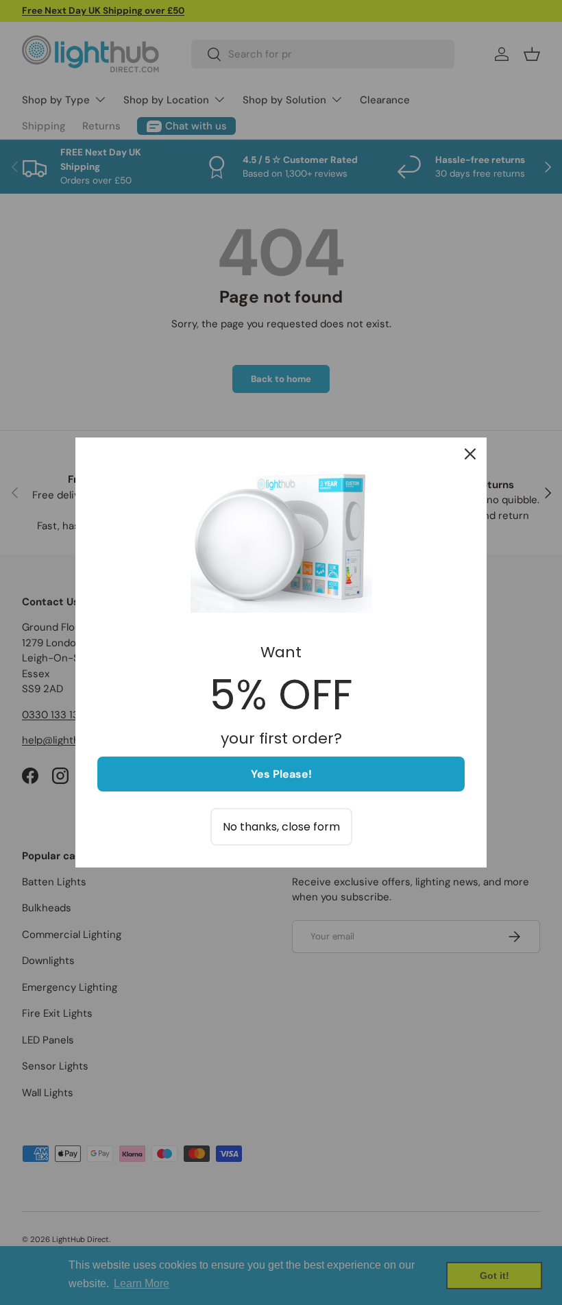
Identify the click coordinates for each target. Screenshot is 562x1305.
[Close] (470, 454)
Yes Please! (281, 774)
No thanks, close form (281, 827)
